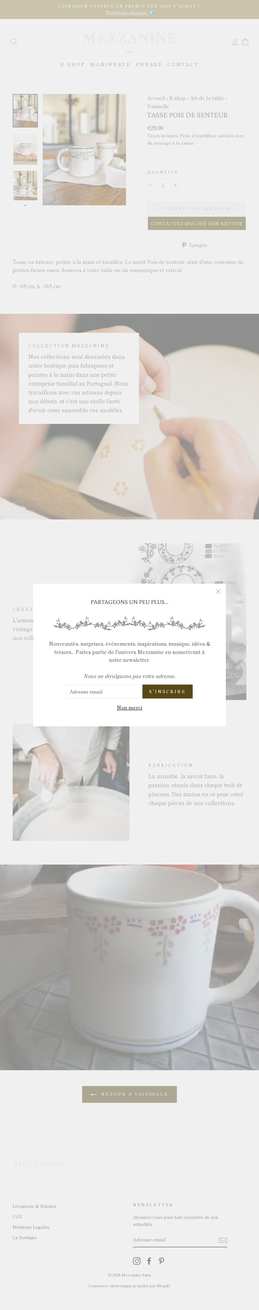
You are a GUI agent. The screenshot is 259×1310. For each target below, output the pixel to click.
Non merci (129, 707)
